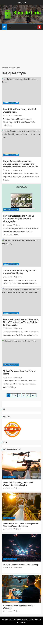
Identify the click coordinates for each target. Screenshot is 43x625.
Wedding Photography (12, 600)
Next (33, 395)
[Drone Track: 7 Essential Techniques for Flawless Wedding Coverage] (21, 506)
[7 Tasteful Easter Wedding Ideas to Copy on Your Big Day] (21, 253)
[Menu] (9, 27)
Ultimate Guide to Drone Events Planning (20, 565)
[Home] (4, 26)
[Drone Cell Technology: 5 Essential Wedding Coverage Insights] (21, 465)
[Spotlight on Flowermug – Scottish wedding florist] (21, 91)
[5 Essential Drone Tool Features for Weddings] (21, 589)
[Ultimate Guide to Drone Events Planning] (21, 548)
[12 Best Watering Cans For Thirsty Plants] (21, 353)
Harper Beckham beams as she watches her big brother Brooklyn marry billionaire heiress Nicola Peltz (20, 164)
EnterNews (34, 619)
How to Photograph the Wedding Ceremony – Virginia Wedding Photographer (18, 219)
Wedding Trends (10, 559)
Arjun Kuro (18, 115)
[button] (9, 27)
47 (28, 395)
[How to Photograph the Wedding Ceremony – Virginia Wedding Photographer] (21, 198)
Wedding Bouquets (11, 102)
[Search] (35, 27)
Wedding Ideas (9, 477)
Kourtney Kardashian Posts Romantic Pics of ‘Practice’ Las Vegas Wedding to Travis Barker (20, 322)
